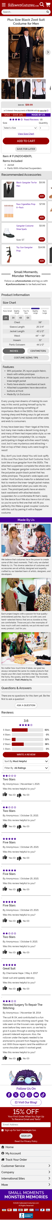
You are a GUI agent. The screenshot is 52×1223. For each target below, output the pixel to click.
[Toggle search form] (42, 4)
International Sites (13, 1178)
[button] (48, 4)
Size (5, 123)
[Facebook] (9, 1095)
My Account (13, 1153)
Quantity (43, 123)
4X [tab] (20, 317)
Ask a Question (26, 705)
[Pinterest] (22, 1095)
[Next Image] (48, 52)
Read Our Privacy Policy (26, 1141)
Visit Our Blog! (27, 1102)
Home (10, 1147)
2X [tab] (5, 317)
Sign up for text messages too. (20, 1130)
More (4, 1184)
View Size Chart (26, 133)
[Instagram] (29, 1095)
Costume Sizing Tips (26, 357)
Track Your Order (16, 1159)
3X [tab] (13, 317)
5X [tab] (28, 317)
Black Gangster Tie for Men (26, 184)
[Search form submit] (48, 12)
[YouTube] (36, 1095)
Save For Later (26, 149)
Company (7, 1172)
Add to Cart (26, 141)
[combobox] (23, 12)
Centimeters (38, 351)
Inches (14, 351)
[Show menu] (3, 4)
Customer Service (13, 1166)
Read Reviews (31, 119)
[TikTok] (43, 1095)
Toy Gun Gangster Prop (24, 249)
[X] (16, 1095)
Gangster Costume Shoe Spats (24, 227)
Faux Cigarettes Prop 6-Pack (25, 206)
